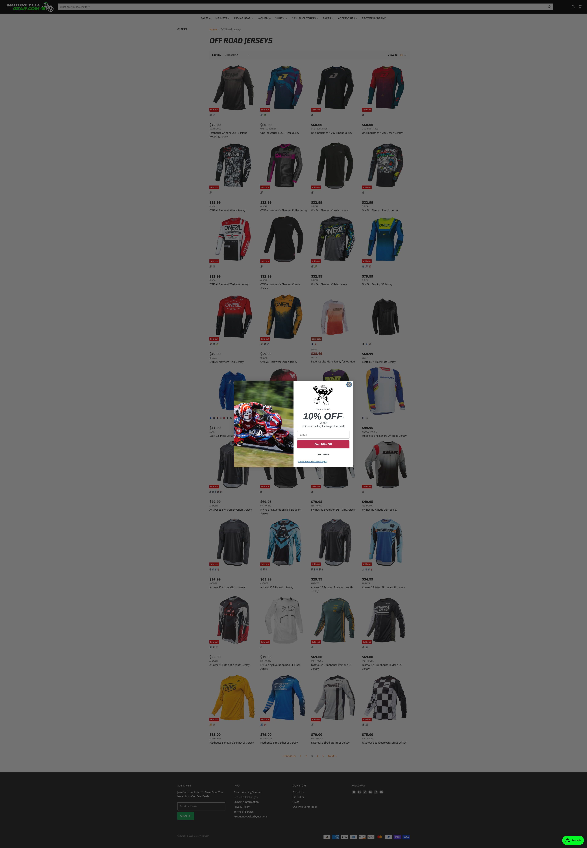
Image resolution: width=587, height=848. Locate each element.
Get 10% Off (323, 444)
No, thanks (323, 454)
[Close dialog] (349, 384)
